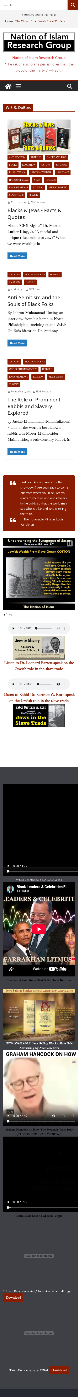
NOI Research (39, 202)
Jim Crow (61, 164)
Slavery (33, 195)
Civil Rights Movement (23, 369)
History (46, 164)
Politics (51, 180)
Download (13, 1297)
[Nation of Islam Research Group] (8, 86)
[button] (70, 543)
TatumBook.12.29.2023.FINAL (29, 1370)
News (37, 180)
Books (13, 164)
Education (28, 164)
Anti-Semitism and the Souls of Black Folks (33, 300)
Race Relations (18, 187)
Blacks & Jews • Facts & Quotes (34, 213)
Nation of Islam (18, 180)
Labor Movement (41, 172)
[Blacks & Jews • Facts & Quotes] (39, 137)
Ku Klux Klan (17, 172)
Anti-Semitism (17, 157)
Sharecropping (58, 187)
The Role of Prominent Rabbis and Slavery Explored (34, 406)
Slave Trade (16, 195)
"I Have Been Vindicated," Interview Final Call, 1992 (37, 1291)
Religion (38, 187)
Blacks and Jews (56, 157)
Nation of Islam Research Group (39, 57)
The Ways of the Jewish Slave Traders (40, 21)
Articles (36, 157)
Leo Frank (63, 172)
